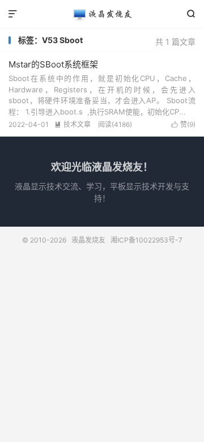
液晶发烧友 (102, 14)
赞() (183, 124)
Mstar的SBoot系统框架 (53, 64)
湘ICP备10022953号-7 (146, 240)
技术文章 (72, 124)
